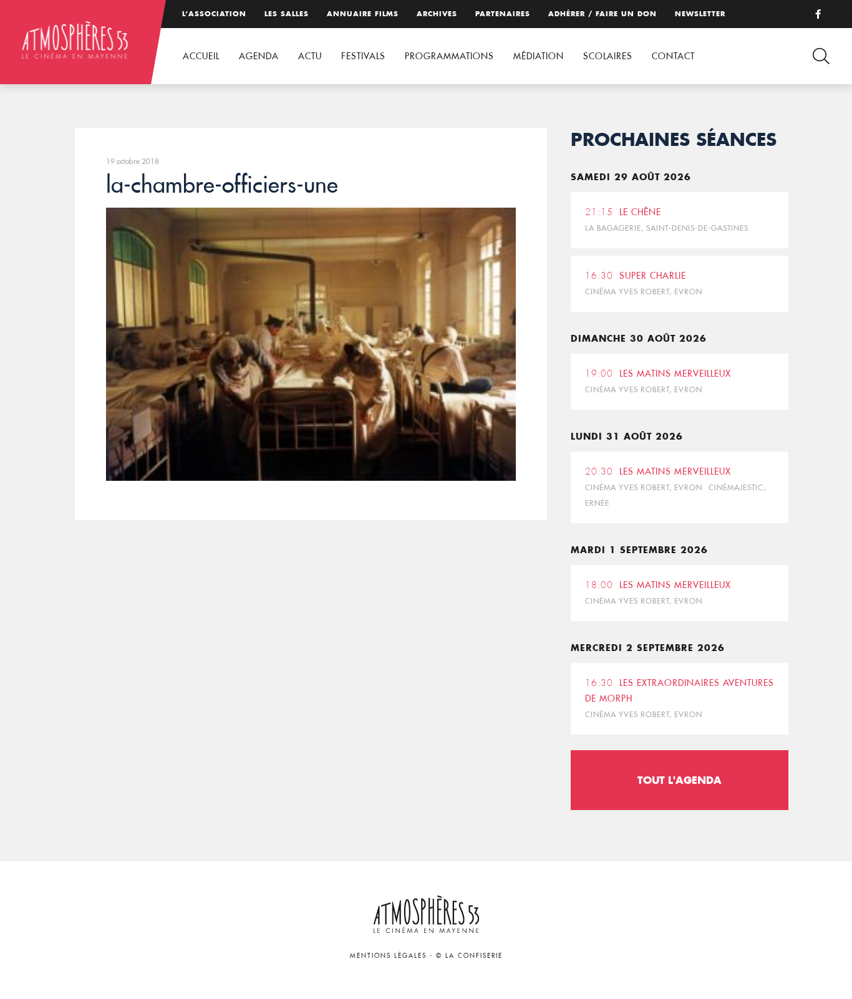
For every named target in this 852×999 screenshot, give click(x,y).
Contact (673, 56)
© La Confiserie (469, 956)
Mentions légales (388, 956)
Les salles (286, 13)
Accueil (201, 56)
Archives (437, 13)
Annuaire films (363, 13)
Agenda (259, 56)
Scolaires (607, 56)
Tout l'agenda (679, 779)
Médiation (538, 56)
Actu (310, 56)
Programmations (449, 56)
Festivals (363, 56)
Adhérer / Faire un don (602, 13)
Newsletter (700, 13)
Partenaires (502, 13)
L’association (214, 13)
